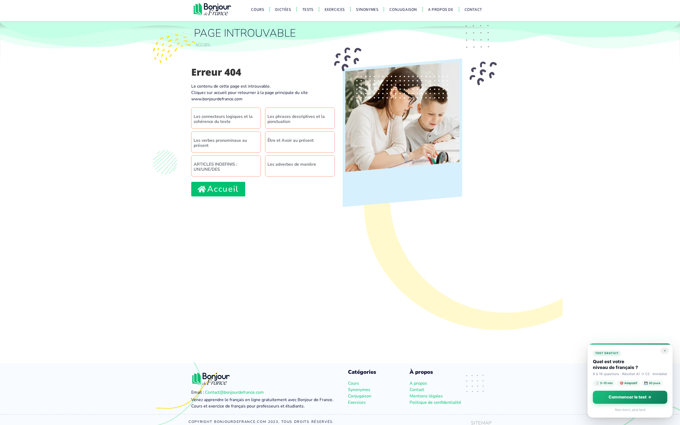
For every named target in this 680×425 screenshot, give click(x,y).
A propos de (440, 9)
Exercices (335, 9)
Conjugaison (403, 9)
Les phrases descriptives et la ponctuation (296, 119)
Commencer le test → (630, 397)
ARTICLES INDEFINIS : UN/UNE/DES (215, 166)
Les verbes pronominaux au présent (220, 143)
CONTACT (473, 9)
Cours (257, 9)
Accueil (203, 44)
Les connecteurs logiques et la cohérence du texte (223, 119)
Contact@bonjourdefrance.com (234, 392)
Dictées (283, 9)
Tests (307, 9)
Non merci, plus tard (630, 410)
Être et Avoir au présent (290, 140)
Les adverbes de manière (291, 164)
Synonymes (367, 9)
